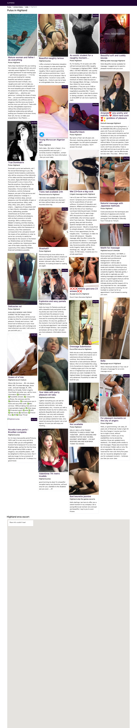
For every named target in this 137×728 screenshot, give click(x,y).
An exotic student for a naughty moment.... (81, 56)
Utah (26, 7)
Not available (76, 424)
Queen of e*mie (16, 377)
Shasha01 (44, 248)
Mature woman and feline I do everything (21, 58)
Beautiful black (77, 132)
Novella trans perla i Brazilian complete (18, 430)
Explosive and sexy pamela (52, 301)
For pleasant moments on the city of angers (113, 419)
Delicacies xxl (15, 306)
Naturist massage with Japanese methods (112, 204)
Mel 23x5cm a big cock (81, 191)
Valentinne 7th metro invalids (49, 474)
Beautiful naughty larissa (51, 58)
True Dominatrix (16, 162)
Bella (103, 361)
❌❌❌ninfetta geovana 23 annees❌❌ (84, 289)
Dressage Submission (80, 346)
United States (18, 7)
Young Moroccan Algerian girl (52, 140)
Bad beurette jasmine (80, 496)
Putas (9, 7)
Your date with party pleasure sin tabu (49, 393)
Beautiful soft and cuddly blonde (113, 56)
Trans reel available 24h (51, 191)
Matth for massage (110, 247)
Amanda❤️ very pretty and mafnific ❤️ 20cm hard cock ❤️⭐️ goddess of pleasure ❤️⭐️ (115, 117)
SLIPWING (10, 3)
